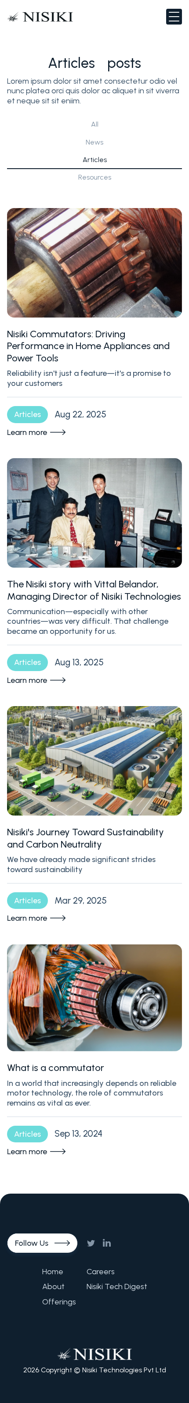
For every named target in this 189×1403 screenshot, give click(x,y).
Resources (94, 177)
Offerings (59, 1302)
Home (52, 1271)
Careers (101, 1271)
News (94, 142)
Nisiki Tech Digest (117, 1286)
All (94, 124)
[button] (174, 17)
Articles (95, 159)
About (53, 1286)
